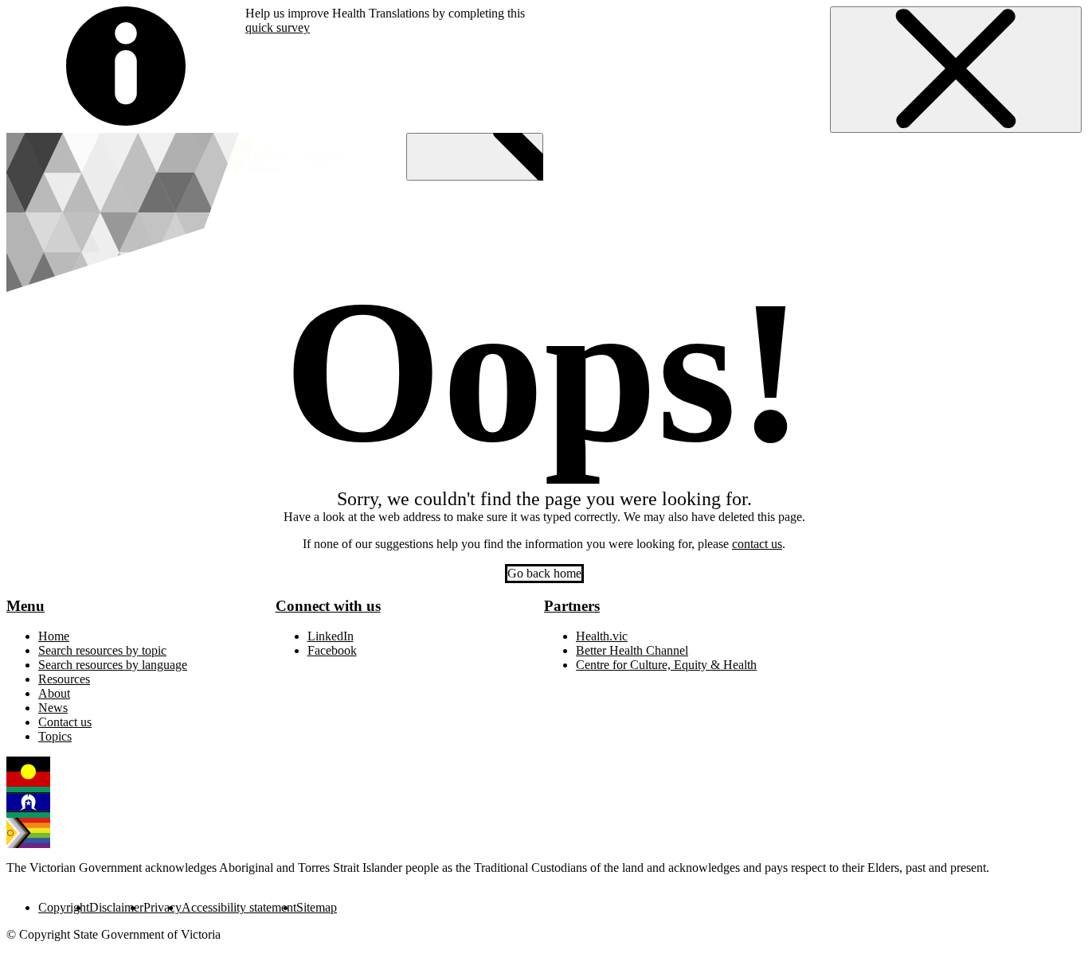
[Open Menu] (474, 157)
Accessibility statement (239, 907)
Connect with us (328, 605)
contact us (757, 544)
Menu (25, 605)
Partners (572, 605)
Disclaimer (116, 907)
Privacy (162, 907)
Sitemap (316, 907)
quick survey (277, 27)
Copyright (63, 907)
